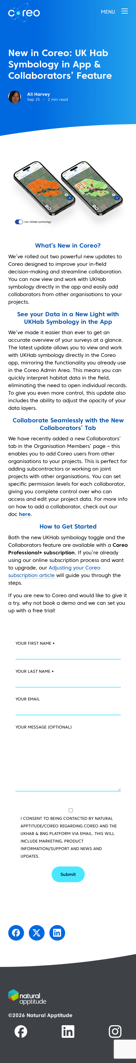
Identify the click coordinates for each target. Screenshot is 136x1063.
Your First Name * (35, 643)
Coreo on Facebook (21, 1031)
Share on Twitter (37, 933)
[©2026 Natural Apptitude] (68, 1000)
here (25, 514)
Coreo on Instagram (115, 1031)
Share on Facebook (16, 933)
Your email (27, 699)
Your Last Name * (34, 671)
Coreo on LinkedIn (68, 1031)
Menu (108, 12)
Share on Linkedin (57, 933)
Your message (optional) (43, 727)
